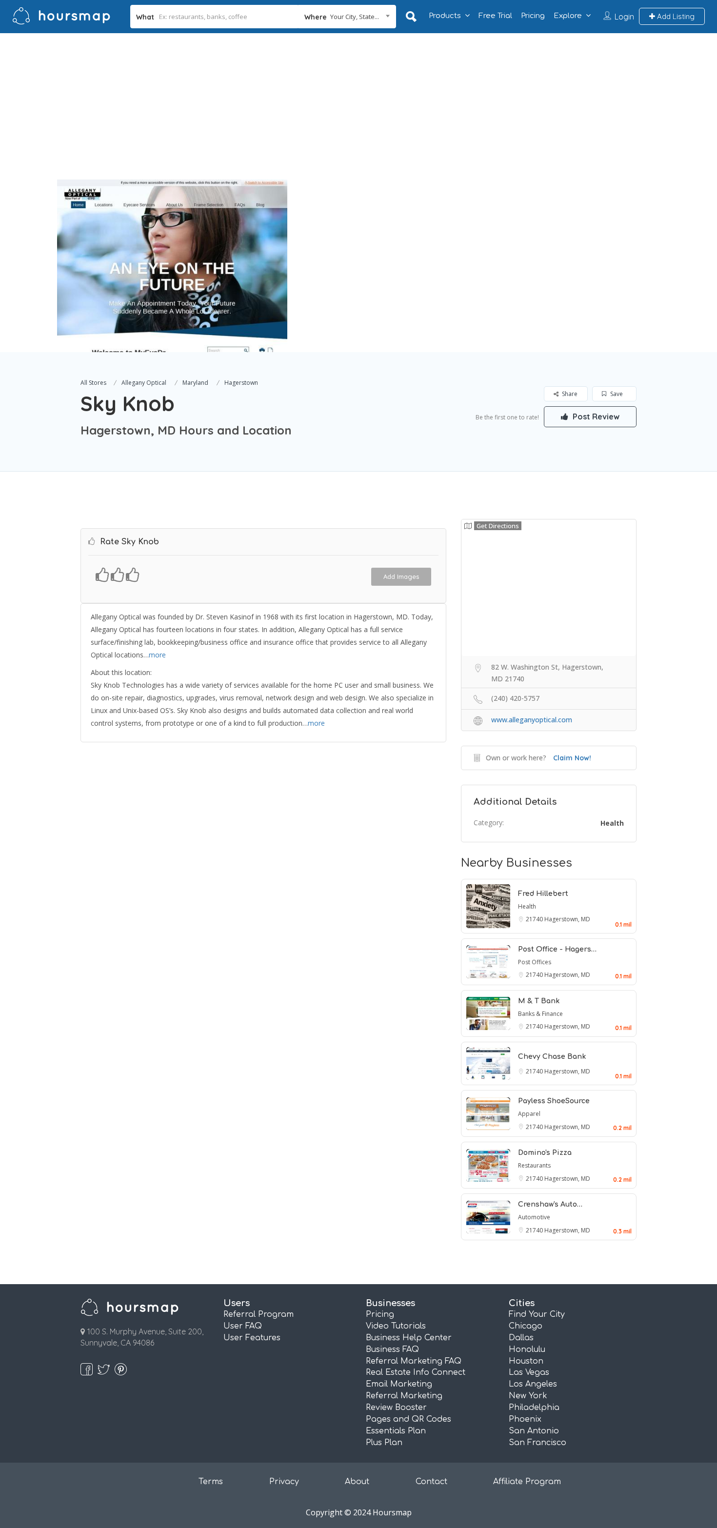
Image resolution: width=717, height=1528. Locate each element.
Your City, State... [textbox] (354, 16)
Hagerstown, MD (567, 919)
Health (612, 823)
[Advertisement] (358, 106)
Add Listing (675, 16)
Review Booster (396, 1407)
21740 (535, 919)
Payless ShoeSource (554, 1101)
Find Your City (537, 1314)
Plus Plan (384, 1442)
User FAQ (242, 1326)
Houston (526, 1361)
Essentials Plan (396, 1431)
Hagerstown (241, 382)
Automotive (534, 1217)
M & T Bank (538, 1001)
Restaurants (534, 1165)
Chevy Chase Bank (552, 1056)
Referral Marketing (404, 1395)
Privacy (284, 1481)
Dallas (521, 1337)
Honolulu (527, 1349)
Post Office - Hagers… (557, 949)
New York (528, 1395)
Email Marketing (399, 1384)
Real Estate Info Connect (415, 1372)
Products (445, 16)
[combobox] (347, 16)
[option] (171, 265)
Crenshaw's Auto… (550, 1204)
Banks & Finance (540, 1014)
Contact (431, 1481)
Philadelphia (534, 1407)
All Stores (93, 382)
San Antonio (534, 1431)
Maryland (195, 382)
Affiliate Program (527, 1481)
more (157, 654)
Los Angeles (533, 1384)
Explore (568, 16)
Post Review (595, 416)
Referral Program (258, 1314)
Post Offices (534, 962)
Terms (211, 1481)
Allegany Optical (143, 382)
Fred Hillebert (543, 893)
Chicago (525, 1326)
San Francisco (537, 1442)
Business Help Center (409, 1337)
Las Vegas (529, 1372)
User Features (251, 1337)
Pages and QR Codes (408, 1419)
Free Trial (495, 16)
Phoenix (525, 1419)
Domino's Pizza (545, 1152)
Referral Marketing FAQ (413, 1361)
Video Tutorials (396, 1326)
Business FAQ (392, 1349)
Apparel (529, 1114)
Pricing (533, 16)
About (357, 1481)
